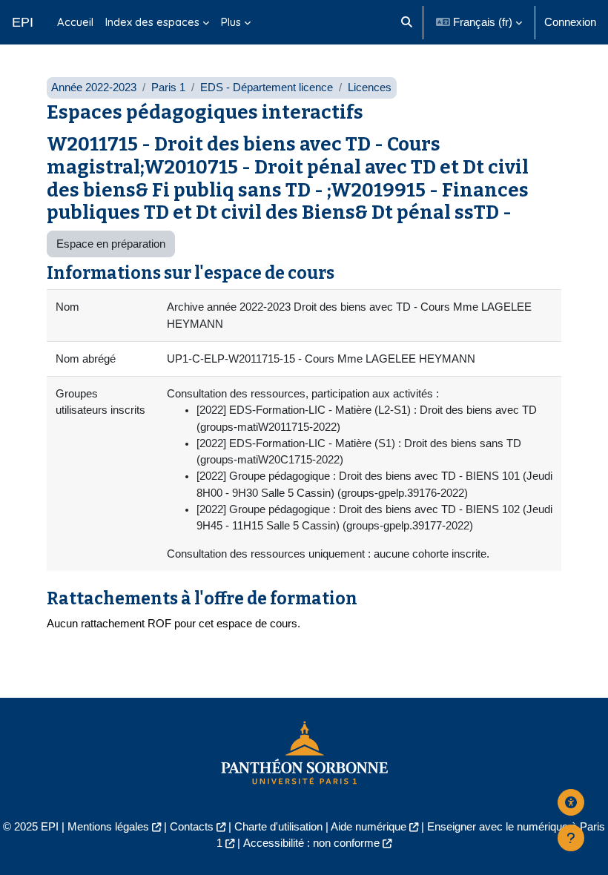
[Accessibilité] (571, 802)
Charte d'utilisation (278, 827)
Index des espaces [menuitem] (152, 22)
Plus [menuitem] (231, 22)
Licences (369, 87)
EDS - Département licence (266, 87)
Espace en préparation (110, 244)
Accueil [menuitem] (75, 22)
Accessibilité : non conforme (311, 843)
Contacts (192, 827)
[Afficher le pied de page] (571, 838)
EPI (22, 22)
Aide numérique (368, 827)
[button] (406, 22)
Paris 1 (168, 87)
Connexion (570, 22)
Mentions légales (108, 827)
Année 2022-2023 (93, 87)
